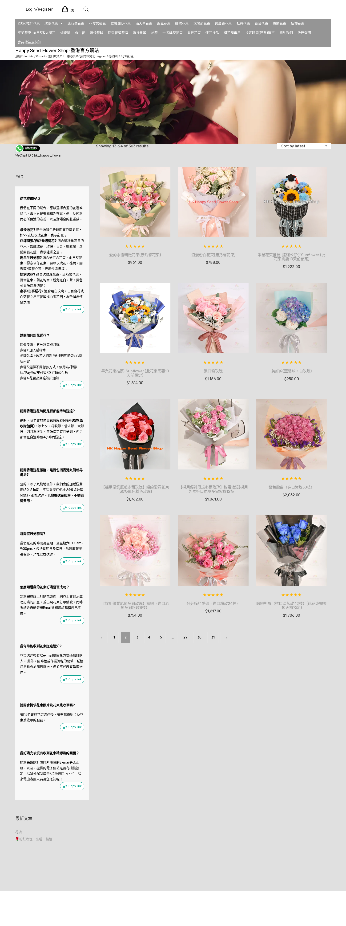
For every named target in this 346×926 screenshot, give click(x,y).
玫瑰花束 (51, 23)
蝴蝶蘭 (65, 33)
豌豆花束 (163, 23)
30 (199, 637)
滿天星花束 (144, 23)
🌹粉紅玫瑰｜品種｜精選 (33, 839)
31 (213, 637)
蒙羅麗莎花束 (121, 23)
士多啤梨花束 (172, 33)
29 (185, 637)
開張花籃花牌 (118, 33)
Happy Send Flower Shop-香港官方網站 (57, 50)
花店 (18, 832)
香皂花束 (194, 33)
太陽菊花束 (201, 23)
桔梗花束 (297, 23)
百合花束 (261, 23)
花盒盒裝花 (97, 23)
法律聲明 (304, 33)
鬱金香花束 (223, 23)
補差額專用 (232, 33)
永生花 (80, 33)
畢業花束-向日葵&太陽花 (37, 33)
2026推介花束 (29, 23)
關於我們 (286, 33)
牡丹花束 (243, 23)
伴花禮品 (212, 33)
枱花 (154, 33)
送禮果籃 (139, 33)
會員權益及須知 (29, 42)
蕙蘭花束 (279, 23)
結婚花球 (96, 33)
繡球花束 (182, 23)
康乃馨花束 (76, 23)
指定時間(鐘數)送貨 (260, 33)
